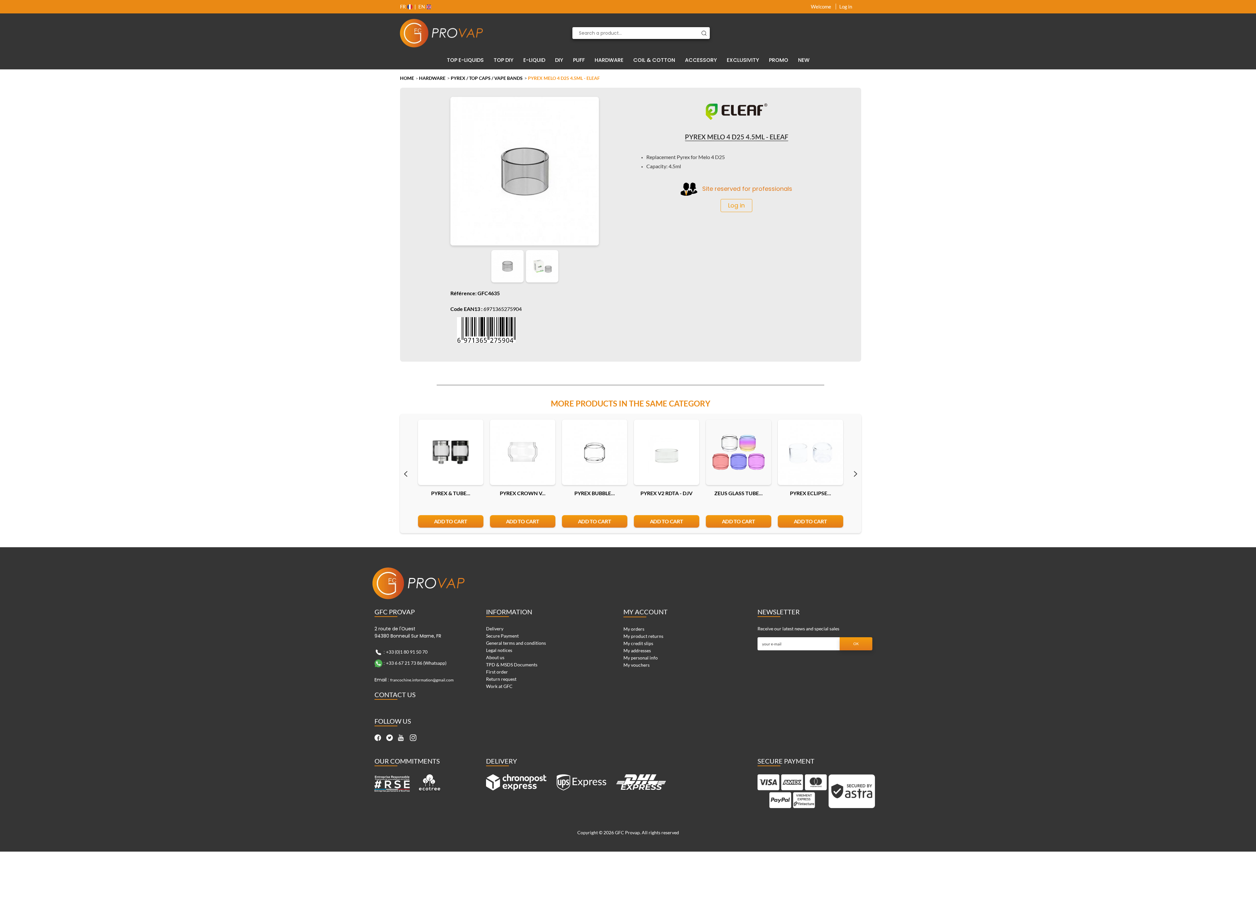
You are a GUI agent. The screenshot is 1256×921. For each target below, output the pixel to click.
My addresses (637, 650)
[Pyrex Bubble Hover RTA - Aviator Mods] (594, 452)
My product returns (643, 636)
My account (645, 612)
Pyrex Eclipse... (810, 493)
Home (407, 78)
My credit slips (638, 643)
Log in (845, 6)
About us (495, 657)
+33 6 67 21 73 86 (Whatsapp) (416, 663)
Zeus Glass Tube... (738, 493)
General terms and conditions (516, 643)
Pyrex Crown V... (523, 493)
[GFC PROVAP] (441, 33)
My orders (633, 629)
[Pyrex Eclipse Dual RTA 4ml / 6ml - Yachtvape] (810, 452)
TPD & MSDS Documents (511, 664)
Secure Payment (502, 636)
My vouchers (636, 665)
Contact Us (395, 694)
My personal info (640, 657)
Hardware (432, 78)
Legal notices (499, 650)
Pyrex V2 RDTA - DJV (666, 493)
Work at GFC (499, 686)
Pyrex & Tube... (450, 493)
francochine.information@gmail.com (422, 679)
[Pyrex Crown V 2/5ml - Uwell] (522, 452)
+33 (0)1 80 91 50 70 (406, 652)
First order (497, 672)
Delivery (494, 628)
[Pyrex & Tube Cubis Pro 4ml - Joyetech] (450, 452)
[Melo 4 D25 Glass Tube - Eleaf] (507, 266)
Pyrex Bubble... (594, 493)
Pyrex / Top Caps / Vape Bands (487, 78)
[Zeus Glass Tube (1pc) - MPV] (738, 452)
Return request (501, 679)
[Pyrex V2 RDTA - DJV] (666, 452)
